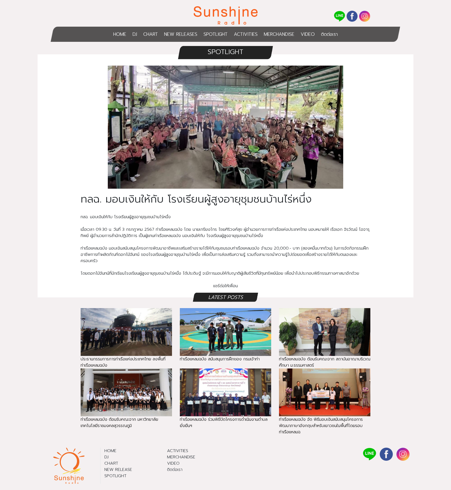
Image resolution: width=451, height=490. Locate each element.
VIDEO (308, 34)
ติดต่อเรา (329, 34)
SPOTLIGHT (216, 34)
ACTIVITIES (246, 34)
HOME (119, 34)
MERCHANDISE (279, 34)
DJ (135, 34)
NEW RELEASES (180, 34)
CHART (150, 34)
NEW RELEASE (118, 469)
